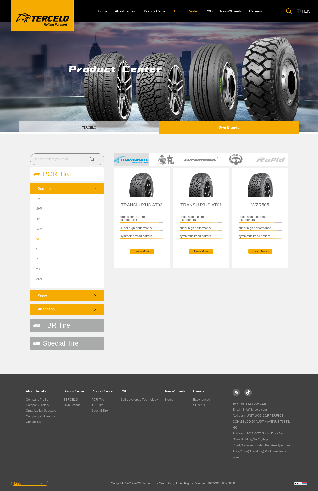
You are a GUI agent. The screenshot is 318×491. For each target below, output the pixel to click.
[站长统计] (300, 483)
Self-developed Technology (139, 399)
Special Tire (100, 410)
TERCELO (89, 127)
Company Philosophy (40, 416)
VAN (39, 279)
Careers (255, 11)
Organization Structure (41, 410)
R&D (209, 11)
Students (199, 405)
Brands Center (155, 11)
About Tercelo (125, 11)
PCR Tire (98, 399)
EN (307, 11)
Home (102, 11)
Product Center (186, 11)
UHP (39, 209)
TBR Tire (98, 405)
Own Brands (228, 127)
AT (38, 239)
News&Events (231, 11)
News (169, 399)
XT (38, 249)
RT (38, 259)
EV (38, 199)
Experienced (201, 399)
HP (38, 219)
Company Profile (37, 399)
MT (38, 269)
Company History (37, 405)
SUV (39, 229)
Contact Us (33, 422)
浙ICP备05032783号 (221, 483)
